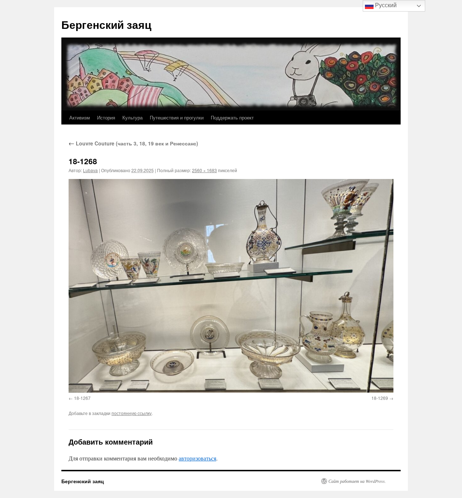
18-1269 (379, 398)
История (106, 117)
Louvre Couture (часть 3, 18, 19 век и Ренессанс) (133, 143)
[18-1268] (231, 286)
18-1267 (82, 398)
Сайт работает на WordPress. (357, 481)
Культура (132, 117)
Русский (385, 5)
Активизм (79, 117)
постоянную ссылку (132, 413)
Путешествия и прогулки (177, 117)
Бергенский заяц (106, 24)
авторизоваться (197, 458)
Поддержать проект (232, 117)
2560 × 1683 (204, 170)
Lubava (90, 170)
